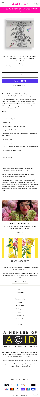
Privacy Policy (20, 305)
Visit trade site (20, 282)
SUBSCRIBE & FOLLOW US (20, 379)
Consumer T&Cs (20, 299)
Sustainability (20, 315)
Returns (20, 312)
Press (20, 296)
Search (20, 289)
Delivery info (20, 309)
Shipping (11, 66)
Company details (20, 373)
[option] (20, 10)
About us (20, 232)
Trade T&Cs (20, 302)
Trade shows (20, 292)
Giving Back (20, 319)
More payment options (19, 85)
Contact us (20, 325)
